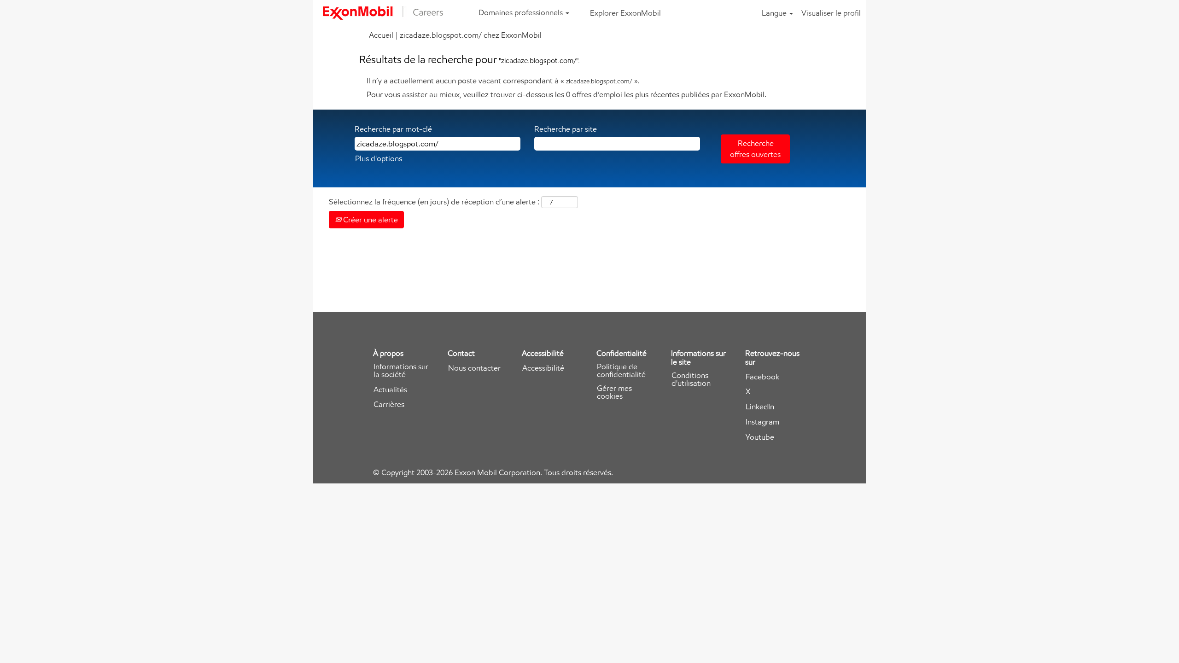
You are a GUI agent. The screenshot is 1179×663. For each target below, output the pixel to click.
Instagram (762, 422)
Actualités (390, 389)
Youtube (760, 437)
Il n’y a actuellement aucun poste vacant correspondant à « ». (503, 80)
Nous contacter (474, 368)
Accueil (381, 35)
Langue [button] (775, 12)
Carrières (389, 404)
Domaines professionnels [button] (522, 12)
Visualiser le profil (831, 12)
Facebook (762, 376)
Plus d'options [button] (378, 158)
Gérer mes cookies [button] (614, 392)
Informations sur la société (401, 370)
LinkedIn (760, 406)
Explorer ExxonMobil (625, 12)
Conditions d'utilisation (691, 379)
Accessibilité (543, 368)
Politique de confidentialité (621, 370)
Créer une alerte (369, 219)
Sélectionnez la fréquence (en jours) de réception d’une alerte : (434, 201)
